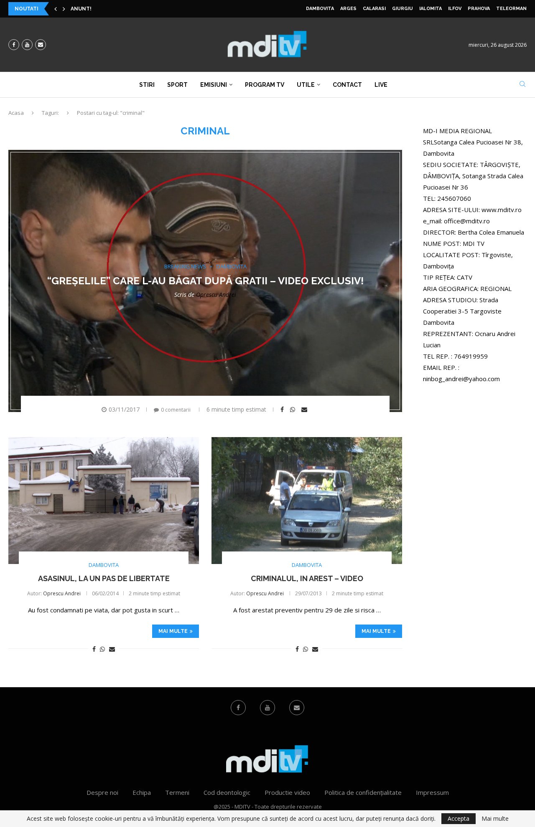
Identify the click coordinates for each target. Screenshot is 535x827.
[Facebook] (13, 44)
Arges (348, 8)
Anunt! (81, 9)
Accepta (458, 818)
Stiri (147, 84)
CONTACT (347, 84)
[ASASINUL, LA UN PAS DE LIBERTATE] (103, 500)
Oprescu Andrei (216, 294)
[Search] (522, 85)
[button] (55, 8)
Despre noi (102, 792)
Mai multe (173, 631)
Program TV (264, 84)
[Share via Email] (305, 409)
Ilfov (454, 8)
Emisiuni (213, 84)
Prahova (479, 8)
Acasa (16, 112)
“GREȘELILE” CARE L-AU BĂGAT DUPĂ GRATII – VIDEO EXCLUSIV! (205, 281)
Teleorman (511, 8)
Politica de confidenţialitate (363, 792)
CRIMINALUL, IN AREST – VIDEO (307, 578)
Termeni (177, 792)
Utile (306, 84)
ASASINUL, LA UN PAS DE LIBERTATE (104, 578)
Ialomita (430, 8)
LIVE (380, 84)
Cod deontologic (227, 792)
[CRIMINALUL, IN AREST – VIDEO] (306, 500)
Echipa (141, 792)
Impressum (432, 792)
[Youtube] (27, 44)
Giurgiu (402, 8)
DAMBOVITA (320, 8)
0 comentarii (176, 409)
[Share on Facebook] (283, 409)
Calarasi (374, 8)
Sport (177, 84)
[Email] (40, 44)
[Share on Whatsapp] (293, 409)
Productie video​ (287, 792)
